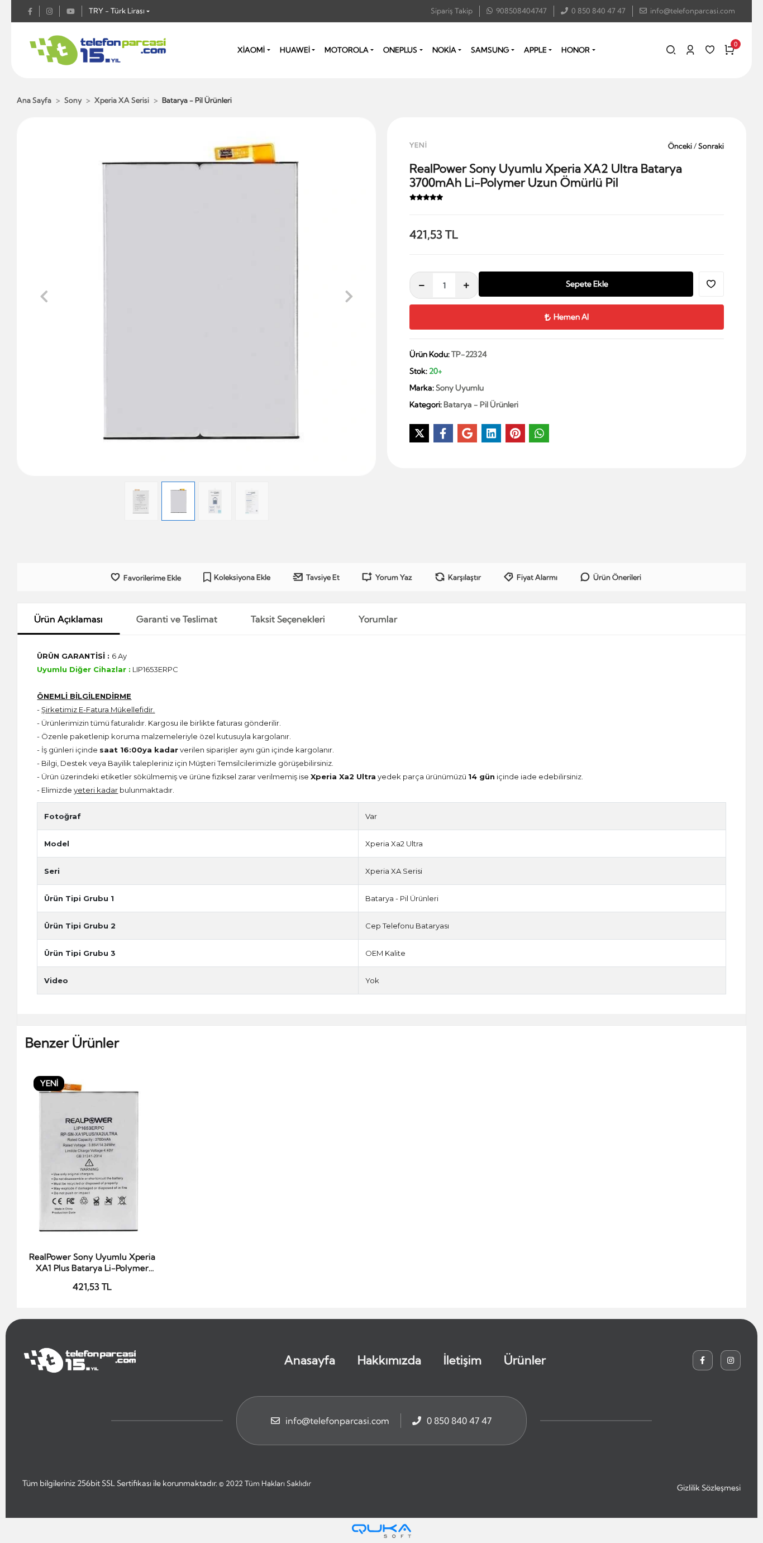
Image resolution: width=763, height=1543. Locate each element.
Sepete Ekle (587, 284)
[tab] (68, 619)
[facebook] (34, 11)
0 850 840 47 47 (598, 10)
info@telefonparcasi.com (692, 10)
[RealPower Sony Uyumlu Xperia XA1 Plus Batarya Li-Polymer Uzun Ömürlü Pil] (92, 1157)
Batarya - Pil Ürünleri (401, 898)
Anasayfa (309, 1359)
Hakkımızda (389, 1359)
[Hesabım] (690, 49)
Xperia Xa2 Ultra (394, 843)
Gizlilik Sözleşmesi (709, 1488)
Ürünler (525, 1359)
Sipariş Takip (452, 10)
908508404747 (521, 10)
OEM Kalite (385, 953)
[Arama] (670, 49)
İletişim (462, 1359)
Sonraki (709, 145)
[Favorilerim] (710, 49)
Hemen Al (571, 317)
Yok (372, 980)
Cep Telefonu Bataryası (407, 925)
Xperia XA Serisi (393, 870)
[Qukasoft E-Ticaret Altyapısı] (381, 1531)
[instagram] (53, 11)
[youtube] (74, 11)
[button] (43, 297)
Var (371, 816)
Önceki (680, 145)
